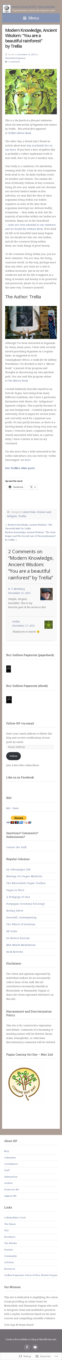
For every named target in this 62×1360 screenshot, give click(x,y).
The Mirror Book (18, 380)
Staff (6, 1170)
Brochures (9, 1237)
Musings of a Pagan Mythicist (24, 876)
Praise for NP (11, 1189)
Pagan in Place (15, 890)
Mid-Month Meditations (21, 945)
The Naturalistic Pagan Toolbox (25, 883)
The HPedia (10, 1243)
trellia (16, 621)
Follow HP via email (20, 723)
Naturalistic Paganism (29, 8)
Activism (9, 1262)
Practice (8, 1250)
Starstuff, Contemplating (21, 917)
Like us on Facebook (20, 777)
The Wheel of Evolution (20, 924)
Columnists (10, 1158)
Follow (13, 756)
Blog (6, 1151)
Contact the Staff (16, 847)
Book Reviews (14, 951)
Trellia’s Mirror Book (19, 133)
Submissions (10, 1177)
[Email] (35, 1347)
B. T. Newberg (16, 589)
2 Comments (14, 61)
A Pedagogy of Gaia (18, 897)
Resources (9, 1269)
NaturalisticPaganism (15, 58)
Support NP (10, 1196)
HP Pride (11, 931)
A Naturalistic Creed (14, 1217)
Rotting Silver (14, 910)
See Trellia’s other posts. (20, 468)
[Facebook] (27, 1347)
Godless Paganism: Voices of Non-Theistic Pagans (31, 1275)
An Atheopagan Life (18, 869)
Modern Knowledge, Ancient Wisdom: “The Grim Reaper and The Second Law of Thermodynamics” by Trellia (30, 536)
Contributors (11, 1164)
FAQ (6, 1230)
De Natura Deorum (18, 938)
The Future (10, 1224)
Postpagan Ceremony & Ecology (25, 903)
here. (28, 460)
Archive (8, 1183)
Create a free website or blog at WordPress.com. (31, 1339)
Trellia (22, 516)
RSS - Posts (12, 808)
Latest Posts (29, 512)
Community (10, 1256)
